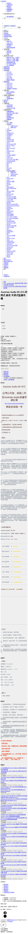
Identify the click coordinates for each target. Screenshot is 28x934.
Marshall (9, 202)
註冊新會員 (10, 4)
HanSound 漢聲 (10, 181)
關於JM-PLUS (7, 259)
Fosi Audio (9, 168)
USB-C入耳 (10, 43)
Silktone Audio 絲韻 (11, 225)
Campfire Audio (10, 151)
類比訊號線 (6, 70)
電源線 (8, 97)
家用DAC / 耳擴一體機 (12, 60)
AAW (8, 129)
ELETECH (9, 162)
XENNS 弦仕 (10, 252)
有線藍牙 (9, 46)
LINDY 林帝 (10, 200)
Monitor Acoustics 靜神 (12, 204)
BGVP (8, 147)
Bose (8, 149)
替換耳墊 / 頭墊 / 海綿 (12, 113)
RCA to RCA (10, 74)
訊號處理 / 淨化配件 (12, 88)
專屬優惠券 (10, 9)
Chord (8, 152)
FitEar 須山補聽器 (11, 170)
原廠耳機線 (10, 114)
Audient (8, 137)
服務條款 (6, 890)
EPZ (8, 164)
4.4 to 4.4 (9, 75)
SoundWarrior (10, 231)
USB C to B (9, 87)
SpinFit (8, 232)
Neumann (9, 207)
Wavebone (9, 248)
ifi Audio (9, 184)
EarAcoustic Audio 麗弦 (12, 159)
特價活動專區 (7, 34)
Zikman (8, 256)
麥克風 (5, 101)
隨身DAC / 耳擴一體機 (12, 59)
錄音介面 (6, 100)
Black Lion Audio (11, 148)
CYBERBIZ (10, 921)
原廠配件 (9, 116)
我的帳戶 (9, 6)
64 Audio (9, 124)
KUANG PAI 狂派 (11, 196)
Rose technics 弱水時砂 (12, 218)
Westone (9, 249)
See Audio (9, 219)
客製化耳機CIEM (8, 261)
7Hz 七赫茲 (9, 122)
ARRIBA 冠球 (10, 139)
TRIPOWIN (9, 244)
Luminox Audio (10, 201)
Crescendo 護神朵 (11, 155)
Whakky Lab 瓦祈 (11, 251)
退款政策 (6, 887)
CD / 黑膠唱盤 (10, 65)
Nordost (8, 209)
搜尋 (19, 18)
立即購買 (9, 353)
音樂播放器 (7, 67)
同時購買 (10, 351)
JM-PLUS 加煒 (10, 191)
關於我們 (6, 884)
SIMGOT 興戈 (10, 227)
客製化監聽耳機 (11, 47)
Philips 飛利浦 (10, 215)
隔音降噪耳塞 (10, 117)
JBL (8, 189)
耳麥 (8, 54)
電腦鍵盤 (9, 119)
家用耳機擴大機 (11, 62)
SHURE (9, 224)
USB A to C (9, 84)
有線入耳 (9, 41)
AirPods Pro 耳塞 (11, 108)
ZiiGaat (8, 255)
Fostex (8, 169)
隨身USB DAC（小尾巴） (13, 57)
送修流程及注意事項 (9, 892)
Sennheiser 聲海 (10, 221)
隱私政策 (6, 889)
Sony (8, 228)
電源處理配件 (10, 98)
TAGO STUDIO (11, 238)
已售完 (20, 349)
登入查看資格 (21, 348)
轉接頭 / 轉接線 (11, 80)
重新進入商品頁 (4, 368)
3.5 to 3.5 (9, 71)
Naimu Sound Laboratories (13, 205)
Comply (8, 153)
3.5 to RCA (9, 73)
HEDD (8, 183)
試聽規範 (6, 263)
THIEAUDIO (10, 241)
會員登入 (9, 3)
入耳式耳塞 (10, 105)
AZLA (8, 142)
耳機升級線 (7, 68)
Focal (8, 177)
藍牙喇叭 (9, 93)
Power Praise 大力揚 (12, 216)
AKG (8, 131)
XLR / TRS (9, 78)
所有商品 (6, 33)
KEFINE (9, 192)
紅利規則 (6, 264)
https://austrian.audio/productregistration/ (14, 403)
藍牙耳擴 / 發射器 (11, 63)
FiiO (8, 165)
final (8, 166)
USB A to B (9, 83)
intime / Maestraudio (11, 188)
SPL (8, 234)
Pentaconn (9, 212)
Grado (8, 180)
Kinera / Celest (10, 194)
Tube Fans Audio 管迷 (12, 245)
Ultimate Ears (10, 247)
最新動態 (6, 267)
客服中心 (6, 266)
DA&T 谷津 (10, 158)
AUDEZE (9, 135)
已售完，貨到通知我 (13, 349)
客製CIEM (13, 127)
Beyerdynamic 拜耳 (11, 144)
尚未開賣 (15, 348)
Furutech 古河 (10, 178)
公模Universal (14, 126)
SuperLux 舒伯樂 (11, 235)
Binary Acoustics (11, 145)
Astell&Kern (10, 134)
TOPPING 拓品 (10, 242)
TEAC (8, 239)
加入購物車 (3, 348)
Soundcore (9, 230)
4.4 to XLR (9, 77)
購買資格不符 (4, 349)
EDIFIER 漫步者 (11, 161)
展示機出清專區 (8, 36)
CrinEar (8, 156)
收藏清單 (9, 11)
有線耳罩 (9, 51)
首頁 (5, 258)
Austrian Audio (10, 141)
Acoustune (9, 130)
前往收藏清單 (10, 16)
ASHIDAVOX (10, 133)
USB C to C (9, 86)
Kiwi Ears (9, 195)
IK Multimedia (10, 187)
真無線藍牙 (10, 44)
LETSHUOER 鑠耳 (11, 198)
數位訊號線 (6, 81)
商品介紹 (6, 371)
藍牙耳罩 (9, 52)
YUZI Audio (10, 254)
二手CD (6, 38)
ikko (8, 185)
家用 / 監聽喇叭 (11, 92)
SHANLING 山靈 (11, 222)
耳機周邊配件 (10, 111)
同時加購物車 (4, 351)
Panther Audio (10, 211)
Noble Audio (10, 208)
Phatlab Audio (10, 213)
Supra (8, 237)
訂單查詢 (9, 8)
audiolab (9, 138)
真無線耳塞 (10, 106)
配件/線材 (13, 175)
